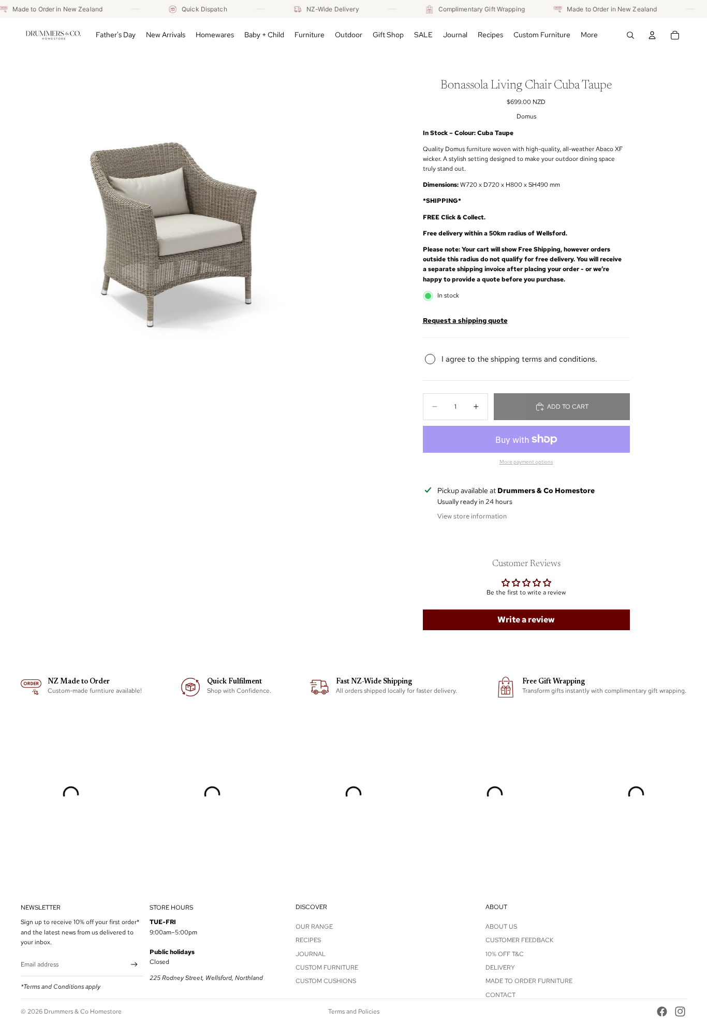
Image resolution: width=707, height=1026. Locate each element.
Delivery (500, 967)
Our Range (314, 927)
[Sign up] (134, 965)
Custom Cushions (326, 981)
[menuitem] (589, 35)
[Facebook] (662, 1011)
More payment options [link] (526, 461)
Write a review (526, 619)
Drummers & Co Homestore (83, 1011)
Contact (500, 995)
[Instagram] (680, 1011)
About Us (501, 927)
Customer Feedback (519, 940)
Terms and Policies (353, 1011)
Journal (311, 954)
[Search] (630, 35)
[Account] (652, 35)
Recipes (308, 940)
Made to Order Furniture (528, 981)
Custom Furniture (327, 967)
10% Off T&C (504, 954)
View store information (472, 516)
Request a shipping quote (465, 320)
